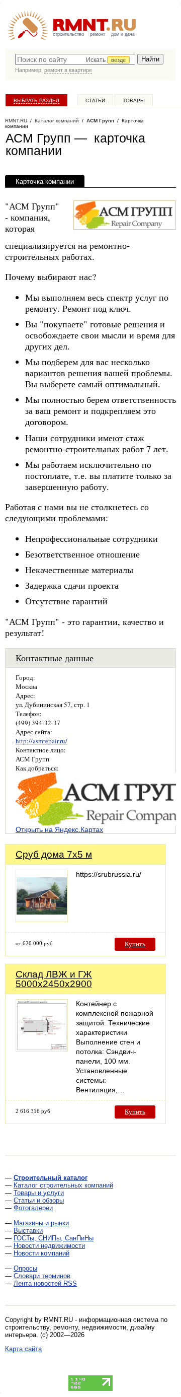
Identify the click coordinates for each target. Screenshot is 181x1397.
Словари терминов (42, 1276)
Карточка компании (45, 181)
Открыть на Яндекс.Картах (59, 829)
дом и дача (123, 34)
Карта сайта (23, 1349)
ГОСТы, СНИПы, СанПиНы (54, 1238)
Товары (134, 100)
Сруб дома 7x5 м (54, 854)
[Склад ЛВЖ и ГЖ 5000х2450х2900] (41, 1049)
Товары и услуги (39, 1193)
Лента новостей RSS (45, 1283)
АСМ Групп (100, 120)
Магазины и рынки (41, 1223)
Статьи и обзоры (39, 1200)
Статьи (95, 100)
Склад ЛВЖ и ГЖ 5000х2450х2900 (54, 979)
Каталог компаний (57, 120)
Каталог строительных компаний (63, 1185)
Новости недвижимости (49, 1245)
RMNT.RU (16, 120)
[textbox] (75, 59)
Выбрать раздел (36, 100)
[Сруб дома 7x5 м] (41, 919)
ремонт (97, 34)
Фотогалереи (33, 1208)
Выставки (28, 1230)
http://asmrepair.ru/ (41, 740)
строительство (68, 34)
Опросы (25, 1268)
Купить (135, 944)
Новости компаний (41, 1253)
